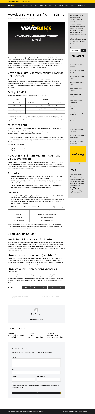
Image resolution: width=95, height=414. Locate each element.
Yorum (14, 357)
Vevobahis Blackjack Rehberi (78, 60)
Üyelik (31, 5)
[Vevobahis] (11, 5)
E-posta (14, 377)
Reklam (72, 5)
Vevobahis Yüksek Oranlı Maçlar (50, 296)
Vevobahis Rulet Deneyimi (77, 125)
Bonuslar (61, 5)
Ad (13, 369)
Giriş (46, 5)
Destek (50, 5)
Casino (56, 5)
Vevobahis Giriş (82, 5)
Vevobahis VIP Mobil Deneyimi (16, 336)
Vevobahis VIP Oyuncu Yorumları (35, 336)
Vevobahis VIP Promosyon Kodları (55, 336)
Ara (71, 47)
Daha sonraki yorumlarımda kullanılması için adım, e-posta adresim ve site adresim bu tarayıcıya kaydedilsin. (35, 386)
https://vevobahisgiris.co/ (18, 148)
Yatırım (36, 5)
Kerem (10, 18)
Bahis (67, 5)
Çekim (41, 5)
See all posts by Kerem (36, 319)
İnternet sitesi (41, 377)
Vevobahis (25, 5)
